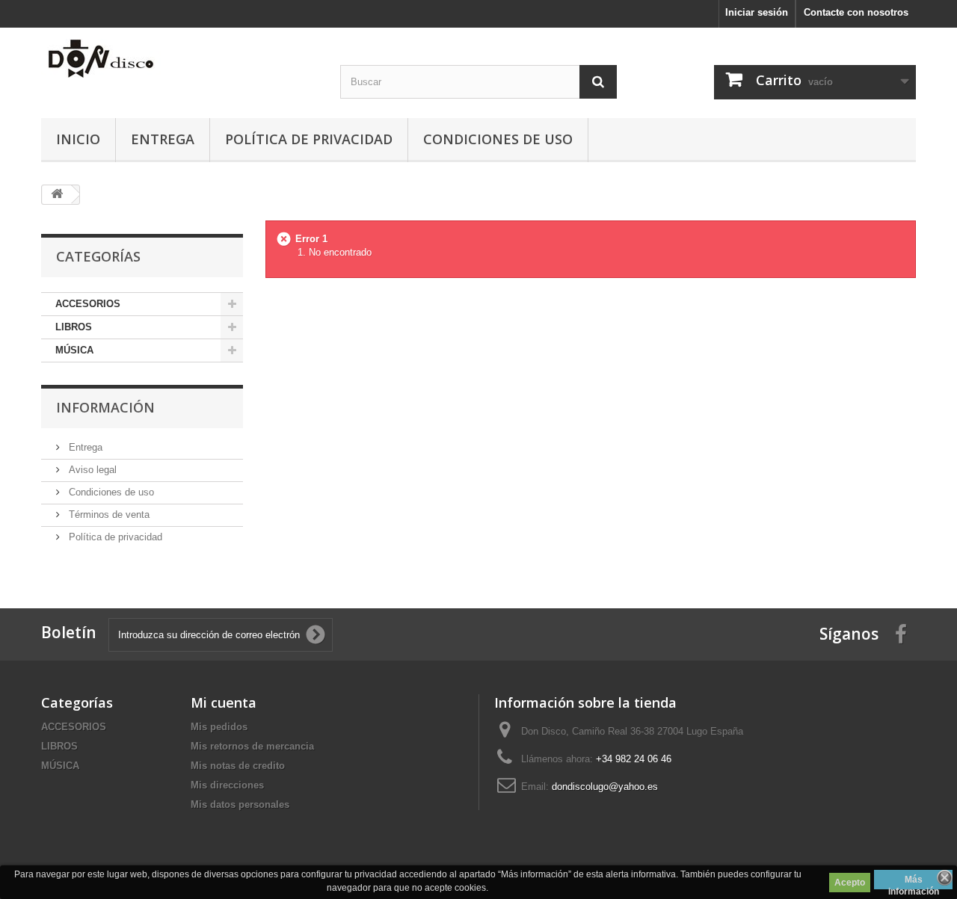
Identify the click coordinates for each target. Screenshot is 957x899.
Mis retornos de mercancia (252, 746)
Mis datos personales (240, 804)
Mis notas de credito (238, 765)
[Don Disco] (179, 58)
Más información (913, 881)
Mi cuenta (223, 702)
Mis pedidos (219, 726)
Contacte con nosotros (856, 12)
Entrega (162, 139)
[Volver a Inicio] (57, 194)
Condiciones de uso (498, 139)
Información (105, 407)
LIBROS (73, 327)
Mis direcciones (227, 785)
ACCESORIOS (87, 303)
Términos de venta (108, 514)
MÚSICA (74, 350)
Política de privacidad (309, 139)
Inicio (78, 139)
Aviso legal (91, 469)
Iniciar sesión (756, 12)
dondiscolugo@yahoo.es (605, 786)
